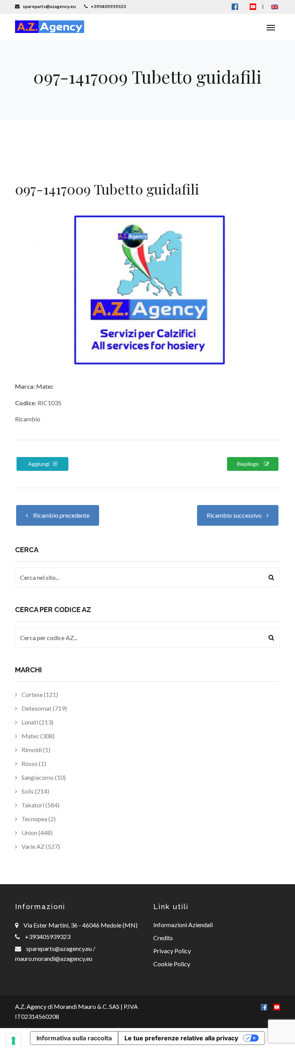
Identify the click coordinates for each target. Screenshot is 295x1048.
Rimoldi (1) (35, 749)
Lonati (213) (36, 722)
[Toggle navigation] (271, 27)
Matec (45, 386)
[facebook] (264, 1006)
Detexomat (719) (43, 708)
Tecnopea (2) (38, 818)
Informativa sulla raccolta (74, 1038)
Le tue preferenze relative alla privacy (181, 1038)
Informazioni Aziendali (183, 924)
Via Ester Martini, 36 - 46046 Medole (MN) (80, 925)
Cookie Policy (171, 963)
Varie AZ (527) (40, 846)
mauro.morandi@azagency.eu (53, 958)
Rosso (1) (33, 763)
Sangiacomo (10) (43, 777)
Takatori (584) (40, 805)
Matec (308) (37, 735)
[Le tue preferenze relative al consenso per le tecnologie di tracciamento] (13, 1040)
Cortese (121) (39, 694)
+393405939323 (47, 936)
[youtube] (253, 6)
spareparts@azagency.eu (59, 948)
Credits (163, 937)
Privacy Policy (172, 950)
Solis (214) (34, 791)
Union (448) (36, 832)
